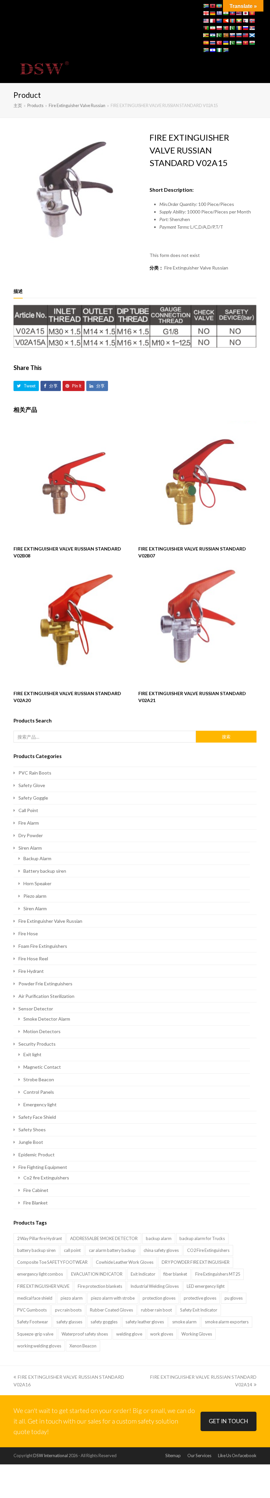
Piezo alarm (34, 896)
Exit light (32, 1054)
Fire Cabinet (35, 1190)
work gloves (161, 1334)
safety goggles (104, 1321)
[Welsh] (252, 42)
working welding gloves (39, 1345)
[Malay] (206, 20)
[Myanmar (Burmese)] (239, 20)
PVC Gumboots (32, 1310)
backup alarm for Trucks (202, 1238)
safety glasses (69, 1321)
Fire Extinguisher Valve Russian (196, 267)
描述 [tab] (18, 291)
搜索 (226, 736)
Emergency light (40, 1104)
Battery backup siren (44, 871)
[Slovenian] (239, 35)
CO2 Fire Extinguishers (208, 1250)
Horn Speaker (37, 883)
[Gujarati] (226, 13)
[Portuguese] (226, 28)
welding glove (129, 1334)
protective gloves (200, 1298)
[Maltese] (212, 20)
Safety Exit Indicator (198, 1310)
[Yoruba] (219, 50)
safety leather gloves (144, 1321)
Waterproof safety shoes (85, 1334)
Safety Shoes (32, 1129)
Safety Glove (31, 785)
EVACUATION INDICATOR (96, 1274)
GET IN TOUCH (228, 1421)
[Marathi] (226, 20)
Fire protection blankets (100, 1286)
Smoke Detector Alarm (46, 1019)
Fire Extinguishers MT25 (217, 1274)
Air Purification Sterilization (46, 996)
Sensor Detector (35, 1008)
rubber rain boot (156, 1310)
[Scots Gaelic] (252, 35)
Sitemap (173, 1455)
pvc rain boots (68, 1310)
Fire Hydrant (31, 971)
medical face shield (34, 1298)
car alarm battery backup (112, 1250)
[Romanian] (239, 28)
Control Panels (38, 1092)
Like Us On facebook (237, 1455)
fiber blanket (175, 1274)
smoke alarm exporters (227, 1321)
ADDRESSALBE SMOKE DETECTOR (104, 1238)
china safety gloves (161, 1250)
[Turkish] (219, 42)
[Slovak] (232, 35)
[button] (252, 69)
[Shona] (206, 35)
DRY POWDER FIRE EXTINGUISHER (196, 1262)
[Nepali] (245, 20)
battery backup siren (36, 1250)
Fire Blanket (35, 1202)
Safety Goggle (33, 798)
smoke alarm (184, 1321)
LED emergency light (206, 1286)
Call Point (28, 810)
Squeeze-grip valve (35, 1334)
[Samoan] (245, 35)
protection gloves (159, 1298)
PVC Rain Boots (34, 773)
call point (72, 1250)
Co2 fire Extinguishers (46, 1177)
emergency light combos (40, 1274)
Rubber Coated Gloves (111, 1310)
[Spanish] (206, 42)
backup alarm (159, 1238)
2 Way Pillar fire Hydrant (39, 1238)
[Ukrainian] (226, 42)
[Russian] (245, 28)
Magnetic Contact (42, 1067)
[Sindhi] (219, 35)
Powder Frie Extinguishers (45, 983)
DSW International (50, 1455)
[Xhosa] (206, 50)
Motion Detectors (42, 1031)
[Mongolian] (232, 20)
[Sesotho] (212, 35)
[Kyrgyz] (252, 13)
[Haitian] (232, 13)
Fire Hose (28, 933)
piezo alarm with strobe (113, 1298)
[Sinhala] (226, 35)
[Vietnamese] (245, 42)
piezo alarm (72, 1298)
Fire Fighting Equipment (42, 1167)
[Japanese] (245, 13)
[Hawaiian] (239, 13)
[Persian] (212, 28)
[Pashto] (206, 28)
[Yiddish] (212, 50)
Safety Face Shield (37, 1117)
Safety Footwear (32, 1321)
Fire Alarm (28, 823)
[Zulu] (226, 50)
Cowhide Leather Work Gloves (124, 1262)
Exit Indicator (143, 1274)
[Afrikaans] (206, 6)
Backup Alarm (37, 858)
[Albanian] (212, 6)
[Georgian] (206, 13)
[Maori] (219, 20)
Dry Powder (30, 835)
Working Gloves (196, 1334)
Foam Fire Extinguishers (42, 946)
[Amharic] (219, 6)
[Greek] (219, 13)
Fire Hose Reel (33, 958)
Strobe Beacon (38, 1079)
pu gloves (234, 1298)
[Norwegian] (252, 20)
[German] (212, 13)
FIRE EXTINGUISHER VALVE (43, 1286)
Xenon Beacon (82, 1345)
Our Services (199, 1455)
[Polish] (219, 28)
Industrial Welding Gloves (154, 1286)
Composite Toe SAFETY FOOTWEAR (52, 1262)
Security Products (37, 1044)
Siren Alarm (30, 848)
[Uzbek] (239, 42)
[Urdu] (232, 42)
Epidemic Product (36, 1154)
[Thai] (212, 42)
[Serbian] (252, 28)
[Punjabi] (232, 28)
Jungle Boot (30, 1142)
